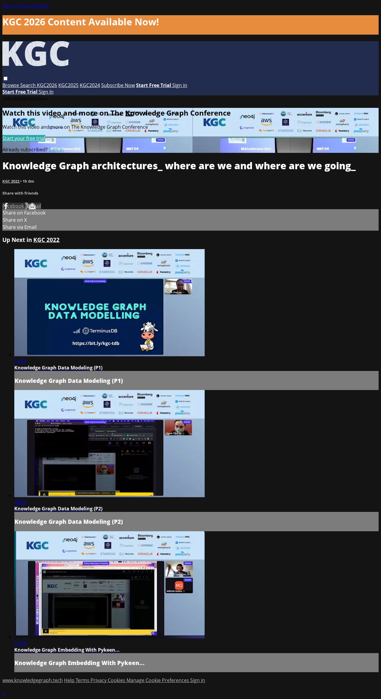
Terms (83, 680)
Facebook (13, 206)
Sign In (46, 91)
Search (28, 85)
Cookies (117, 680)
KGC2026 (47, 85)
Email (35, 206)
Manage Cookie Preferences (158, 680)
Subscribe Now (118, 85)
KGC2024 (90, 85)
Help (70, 680)
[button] (5, 78)
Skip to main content (25, 5)
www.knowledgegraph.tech (32, 680)
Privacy (99, 680)
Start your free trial (23, 138)
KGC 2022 (11, 181)
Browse (11, 85)
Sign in (179, 85)
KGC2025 (68, 85)
